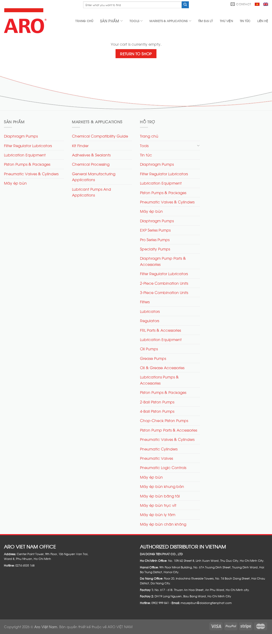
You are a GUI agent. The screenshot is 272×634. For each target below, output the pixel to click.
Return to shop (136, 53)
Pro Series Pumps (154, 239)
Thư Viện (226, 21)
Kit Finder (80, 145)
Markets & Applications (169, 21)
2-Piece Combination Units (164, 283)
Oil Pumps (149, 348)
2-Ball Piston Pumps (157, 402)
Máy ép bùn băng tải (160, 496)
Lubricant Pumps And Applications (91, 192)
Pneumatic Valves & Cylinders (31, 173)
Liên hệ (262, 21)
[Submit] (185, 4)
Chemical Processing (90, 164)
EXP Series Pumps (155, 230)
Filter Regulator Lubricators (28, 145)
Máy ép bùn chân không (163, 524)
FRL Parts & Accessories (160, 330)
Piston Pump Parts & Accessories (168, 430)
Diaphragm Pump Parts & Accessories (163, 261)
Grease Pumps (153, 358)
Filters (145, 301)
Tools (134, 21)
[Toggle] (198, 145)
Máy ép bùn (15, 183)
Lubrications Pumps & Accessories (159, 379)
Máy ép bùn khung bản (162, 486)
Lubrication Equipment (25, 155)
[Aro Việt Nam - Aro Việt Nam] (26, 20)
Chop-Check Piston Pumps (164, 420)
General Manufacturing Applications (93, 176)
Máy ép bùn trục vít (158, 505)
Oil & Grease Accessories (162, 367)
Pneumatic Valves (156, 458)
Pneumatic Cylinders (158, 449)
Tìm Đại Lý (205, 21)
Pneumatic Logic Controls (163, 467)
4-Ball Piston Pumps (157, 411)
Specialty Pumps (155, 249)
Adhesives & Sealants (91, 155)
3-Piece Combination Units (164, 292)
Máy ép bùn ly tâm (157, 514)
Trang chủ (84, 21)
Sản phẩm (109, 20)
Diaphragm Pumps (21, 136)
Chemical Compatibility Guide (100, 136)
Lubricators (150, 311)
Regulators (149, 320)
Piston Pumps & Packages (27, 164)
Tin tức (245, 21)
